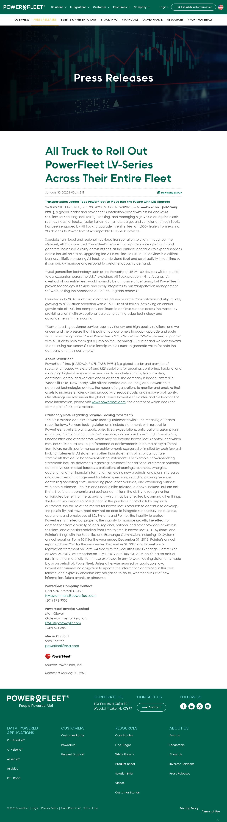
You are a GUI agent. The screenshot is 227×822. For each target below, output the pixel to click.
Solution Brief (124, 773)
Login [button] (163, 7)
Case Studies (124, 735)
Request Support (73, 754)
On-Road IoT (16, 740)
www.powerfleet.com (109, 402)
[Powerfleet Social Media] (183, 706)
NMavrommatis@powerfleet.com (70, 595)
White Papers (124, 754)
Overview (22, 19)
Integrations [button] (78, 7)
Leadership (177, 745)
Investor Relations (181, 764)
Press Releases (45, 19)
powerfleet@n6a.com (62, 646)
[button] (220, 7)
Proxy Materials (200, 19)
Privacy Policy (49, 808)
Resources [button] (120, 7)
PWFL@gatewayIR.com (63, 623)
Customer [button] (99, 7)
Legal (35, 808)
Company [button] (140, 7)
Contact (154, 707)
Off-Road (13, 778)
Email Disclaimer (71, 808)
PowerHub (68, 745)
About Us (175, 754)
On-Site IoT (15, 750)
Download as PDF (171, 192)
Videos (119, 783)
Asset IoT (13, 759)
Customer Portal (72, 735)
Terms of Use (91, 808)
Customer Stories (127, 792)
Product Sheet (125, 764)
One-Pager (123, 745)
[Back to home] (24, 7)
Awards (174, 735)
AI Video (12, 769)
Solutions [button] (57, 7)
